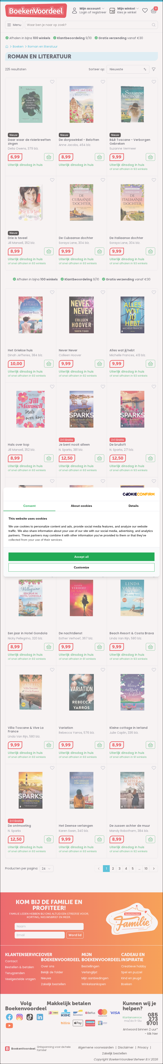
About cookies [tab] (81, 505)
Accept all (81, 556)
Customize (81, 567)
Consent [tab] (29, 505)
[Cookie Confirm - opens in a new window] (139, 494)
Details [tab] (134, 505)
